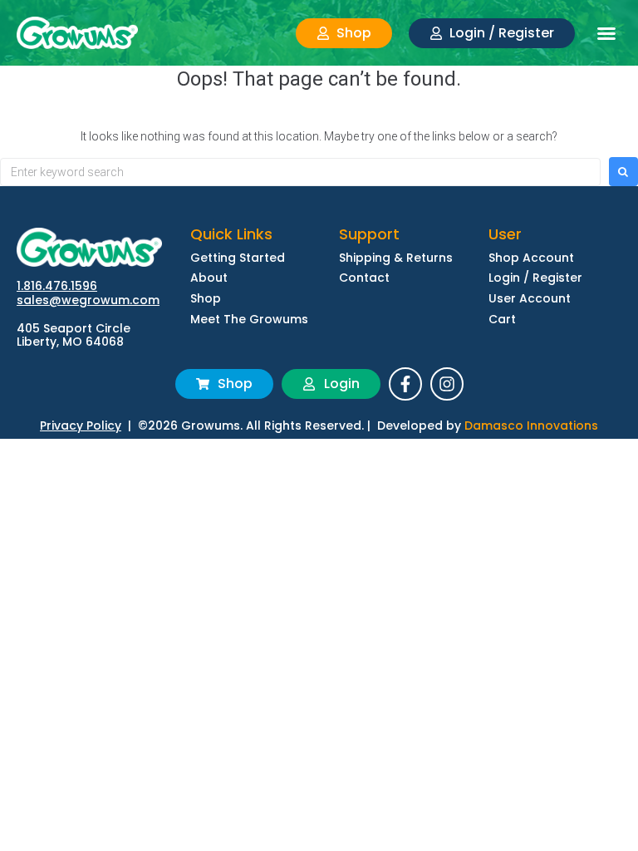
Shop (205, 299)
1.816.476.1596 (57, 286)
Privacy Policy (80, 425)
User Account (529, 299)
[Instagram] (447, 384)
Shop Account (531, 258)
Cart (502, 319)
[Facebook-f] (405, 384)
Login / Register (535, 278)
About (209, 278)
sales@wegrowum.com (88, 300)
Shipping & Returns (396, 258)
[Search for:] (300, 172)
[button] (606, 33)
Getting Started (237, 258)
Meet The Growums (249, 319)
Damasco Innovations (531, 425)
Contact (364, 278)
